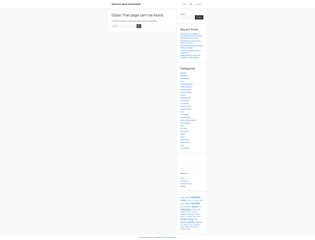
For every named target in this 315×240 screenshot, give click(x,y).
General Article (185, 106)
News (182, 126)
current (197, 200)
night (182, 216)
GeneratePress (171, 237)
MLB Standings (185, 117)
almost (182, 197)
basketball (195, 197)
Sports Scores (185, 142)
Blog (190, 4)
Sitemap (183, 186)
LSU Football (184, 114)
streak (186, 224)
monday (183, 214)
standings (198, 222)
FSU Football (184, 103)
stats (181, 224)
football (195, 203)
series (196, 219)
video (187, 227)
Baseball (183, 73)
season (190, 219)
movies (197, 214)
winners (183, 229)
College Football (185, 87)
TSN (181, 145)
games (195, 206)
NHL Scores (184, 131)
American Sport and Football (126, 4)
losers (199, 209)
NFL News (183, 128)
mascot (188, 211)
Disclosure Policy (186, 183)
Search (182, 14)
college (183, 200)
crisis (193, 200)
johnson (194, 209)
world (188, 229)
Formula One (184, 100)
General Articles (185, 109)
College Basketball (186, 84)
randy (194, 216)
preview (190, 216)
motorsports (190, 214)
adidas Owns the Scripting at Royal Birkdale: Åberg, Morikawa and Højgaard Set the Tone (191, 36)
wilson (196, 226)
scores (183, 219)
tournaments (196, 224)
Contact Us (198, 4)
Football (183, 95)
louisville (182, 211)
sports (190, 222)
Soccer (182, 134)
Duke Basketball (185, 89)
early (201, 200)
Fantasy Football (185, 92)
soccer (183, 222)
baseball (187, 197)
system (190, 224)
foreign (181, 206)
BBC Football (184, 78)
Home (184, 4)
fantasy (188, 203)
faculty (182, 203)
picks (186, 216)
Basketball (183, 75)
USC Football (184, 148)
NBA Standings (185, 123)
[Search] (138, 26)
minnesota (194, 211)
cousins (189, 200)
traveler (182, 226)
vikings (192, 226)
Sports (182, 137)
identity (200, 206)
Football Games (185, 98)
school (199, 216)
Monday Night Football (187, 120)
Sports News (184, 139)
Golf (181, 112)
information (185, 209)
